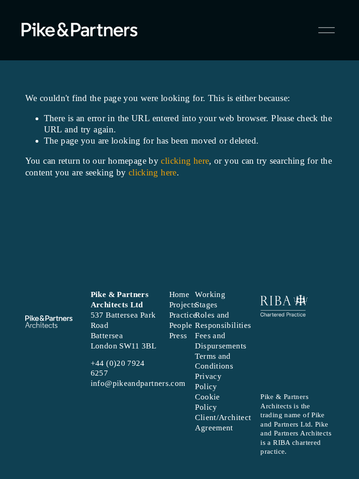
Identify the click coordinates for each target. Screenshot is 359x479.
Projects (183, 304)
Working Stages (210, 299)
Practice (183, 315)
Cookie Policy (207, 402)
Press (178, 335)
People (181, 325)
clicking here (185, 161)
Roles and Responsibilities (223, 320)
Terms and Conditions (214, 361)
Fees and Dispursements (220, 340)
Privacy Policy (208, 381)
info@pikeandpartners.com (138, 383)
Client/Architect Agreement (223, 422)
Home (179, 294)
